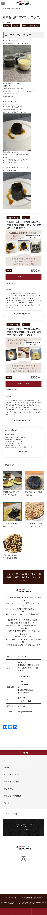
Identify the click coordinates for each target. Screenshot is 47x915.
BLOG (6, 25)
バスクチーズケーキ (12, 774)
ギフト (25, 218)
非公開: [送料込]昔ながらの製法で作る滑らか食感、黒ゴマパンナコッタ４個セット (24, 224)
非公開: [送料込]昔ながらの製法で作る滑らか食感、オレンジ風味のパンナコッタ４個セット (24, 331)
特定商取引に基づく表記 (32, 898)
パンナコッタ (13, 218)
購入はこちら (24, 276)
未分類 (7, 803)
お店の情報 (8, 788)
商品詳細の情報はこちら (22, 314)
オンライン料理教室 (12, 796)
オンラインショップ (31, 25)
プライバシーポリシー (14, 898)
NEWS (16, 25)
